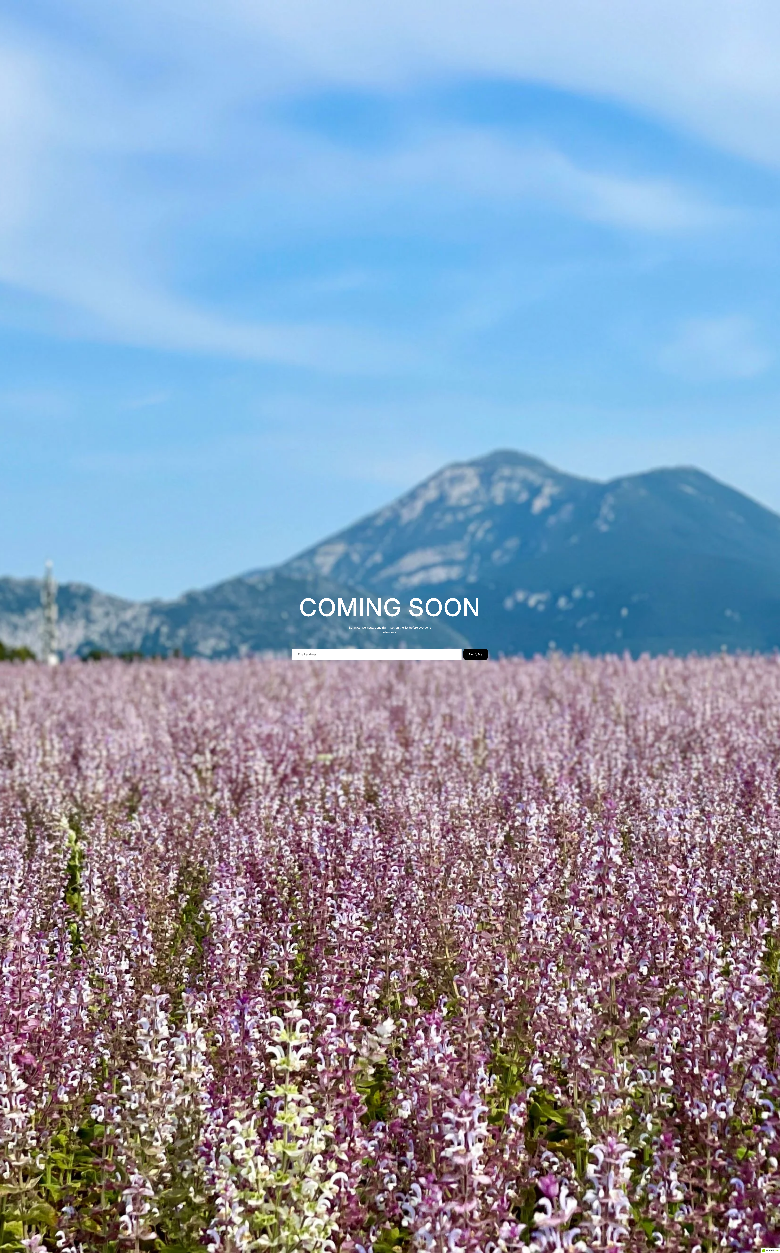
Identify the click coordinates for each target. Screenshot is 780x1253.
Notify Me (475, 654)
